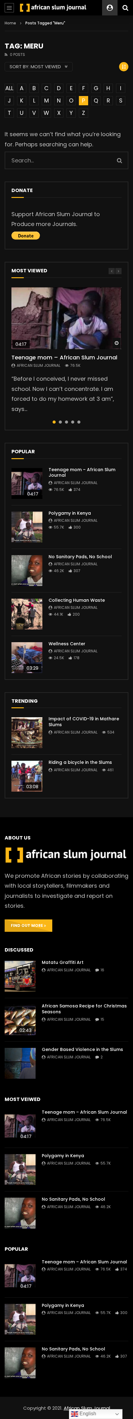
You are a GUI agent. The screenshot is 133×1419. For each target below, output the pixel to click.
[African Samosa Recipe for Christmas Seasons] (20, 1019)
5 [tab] (78, 422)
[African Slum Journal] (53, 8)
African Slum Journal (38, 365)
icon (66, 318)
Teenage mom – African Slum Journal (64, 357)
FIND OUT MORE (27, 925)
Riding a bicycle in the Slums (80, 762)
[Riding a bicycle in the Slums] (26, 776)
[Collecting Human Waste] (26, 614)
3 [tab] (66, 422)
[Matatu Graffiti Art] (20, 976)
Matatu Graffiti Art (63, 962)
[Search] (125, 7)
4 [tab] (72, 422)
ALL (9, 88)
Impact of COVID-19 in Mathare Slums (84, 722)
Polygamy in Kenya (70, 513)
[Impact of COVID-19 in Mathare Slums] (26, 732)
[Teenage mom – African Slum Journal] (26, 483)
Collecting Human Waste (77, 600)
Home (10, 23)
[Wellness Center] (26, 657)
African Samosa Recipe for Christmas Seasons (84, 1009)
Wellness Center (67, 644)
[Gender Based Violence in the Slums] (20, 1063)
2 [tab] (60, 422)
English (87, 1413)
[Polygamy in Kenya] (26, 527)
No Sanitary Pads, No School (80, 557)
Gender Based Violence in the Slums (82, 1049)
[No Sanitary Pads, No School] (26, 570)
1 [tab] (54, 422)
